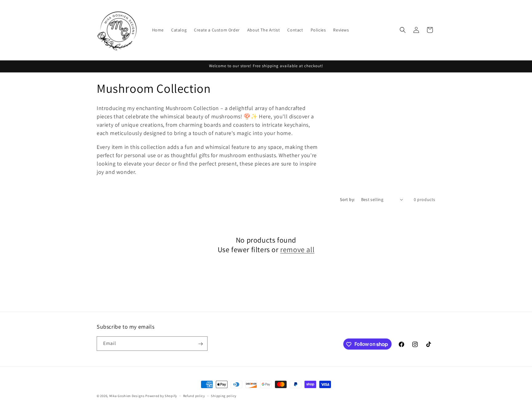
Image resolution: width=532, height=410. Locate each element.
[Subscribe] (200, 344)
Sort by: (347, 199)
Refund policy (194, 395)
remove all (297, 249)
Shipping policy (223, 395)
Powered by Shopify (161, 396)
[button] (402, 30)
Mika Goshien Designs (127, 396)
